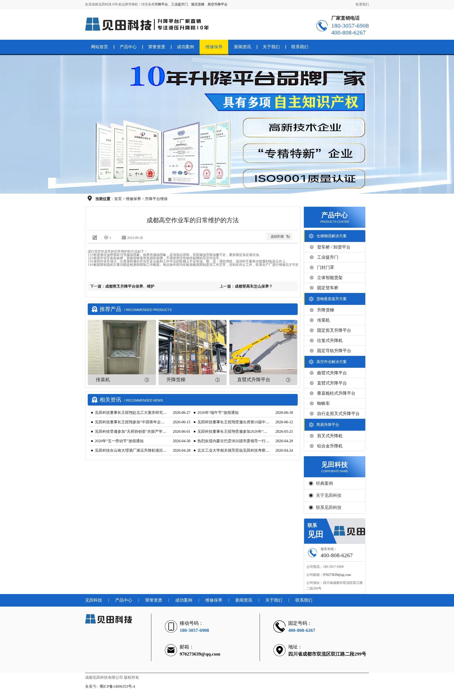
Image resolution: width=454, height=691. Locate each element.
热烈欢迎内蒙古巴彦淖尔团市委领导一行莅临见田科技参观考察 (250, 441)
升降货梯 (175, 379)
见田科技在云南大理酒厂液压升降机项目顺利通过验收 (140, 450)
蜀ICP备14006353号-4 (117, 686)
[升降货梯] (193, 347)
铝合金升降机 (330, 446)
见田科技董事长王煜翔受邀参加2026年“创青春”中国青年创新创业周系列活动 (261, 431)
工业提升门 (327, 257)
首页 (118, 199)
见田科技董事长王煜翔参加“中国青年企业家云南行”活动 (142, 422)
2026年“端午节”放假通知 (218, 413)
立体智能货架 (330, 277)
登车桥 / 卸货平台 (333, 247)
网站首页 (99, 46)
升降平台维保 (156, 199)
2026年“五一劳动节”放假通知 (119, 441)
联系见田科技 (328, 507)
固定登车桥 (327, 287)
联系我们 (362, 4)
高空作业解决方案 (331, 362)
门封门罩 (325, 267)
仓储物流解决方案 (331, 236)
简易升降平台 (327, 425)
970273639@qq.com (337, 575)
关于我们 (271, 46)
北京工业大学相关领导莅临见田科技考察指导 (235, 450)
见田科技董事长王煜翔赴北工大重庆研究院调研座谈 (138, 413)
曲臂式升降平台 (332, 373)
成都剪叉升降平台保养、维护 (129, 286)
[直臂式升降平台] (263, 347)
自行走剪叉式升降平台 (338, 413)
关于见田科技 (328, 495)
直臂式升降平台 (253, 379)
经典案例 (324, 483)
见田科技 (93, 600)
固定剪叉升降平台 (334, 330)
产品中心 (128, 46)
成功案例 (185, 46)
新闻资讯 (242, 46)
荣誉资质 (156, 46)
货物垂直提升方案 (331, 299)
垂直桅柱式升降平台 (336, 393)
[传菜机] (122, 347)
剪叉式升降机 (330, 435)
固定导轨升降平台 (334, 350)
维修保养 (214, 46)
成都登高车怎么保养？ (254, 286)
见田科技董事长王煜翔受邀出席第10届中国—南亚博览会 (244, 422)
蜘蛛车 (323, 403)
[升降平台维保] (279, 238)
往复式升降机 (330, 340)
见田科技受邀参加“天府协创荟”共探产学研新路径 (136, 431)
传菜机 (103, 379)
